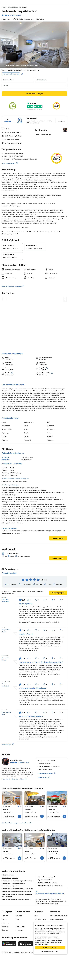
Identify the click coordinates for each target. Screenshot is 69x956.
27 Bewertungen (15, 15)
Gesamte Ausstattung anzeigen (12, 286)
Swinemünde (13, 401)
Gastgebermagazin (56, 919)
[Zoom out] (65, 301)
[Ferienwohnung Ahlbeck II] (12, 798)
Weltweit (5, 926)
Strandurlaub (51, 877)
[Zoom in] (65, 298)
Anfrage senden (58, 538)
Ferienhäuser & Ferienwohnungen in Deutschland (17, 881)
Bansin (26, 406)
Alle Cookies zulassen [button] (50, 947)
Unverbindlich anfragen (34, 94)
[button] (62, 2)
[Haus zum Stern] (57, 840)
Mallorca (5, 923)
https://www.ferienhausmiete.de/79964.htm (50, 893)
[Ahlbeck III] (34, 840)
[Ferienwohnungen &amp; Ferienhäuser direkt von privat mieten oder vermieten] (3, 2)
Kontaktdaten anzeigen (43, 134)
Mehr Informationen (8, 163)
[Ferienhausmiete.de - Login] (58, 2)
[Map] (34, 323)
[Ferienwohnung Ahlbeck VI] (57, 798)
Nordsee (5, 916)
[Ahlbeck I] (34, 798)
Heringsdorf (17, 406)
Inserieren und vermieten (58, 916)
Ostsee (4, 919)
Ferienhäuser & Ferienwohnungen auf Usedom (16, 891)
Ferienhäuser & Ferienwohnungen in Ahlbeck (16, 899)
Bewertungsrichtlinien (8, 593)
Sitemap (5, 930)
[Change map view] (4, 299)
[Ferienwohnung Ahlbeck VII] (12, 840)
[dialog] (50, 938)
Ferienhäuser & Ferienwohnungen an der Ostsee (17, 888)
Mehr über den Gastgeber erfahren (13, 779)
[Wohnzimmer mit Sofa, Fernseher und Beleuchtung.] (34, 45)
